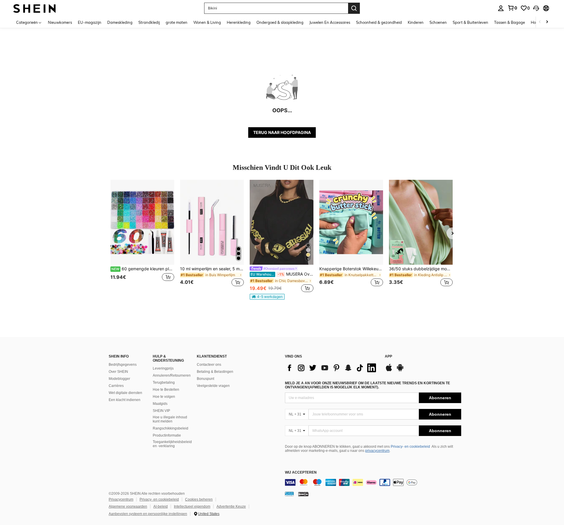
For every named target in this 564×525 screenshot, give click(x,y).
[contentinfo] (373, 482)
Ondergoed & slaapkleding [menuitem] (279, 22)
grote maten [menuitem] (176, 22)
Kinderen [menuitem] (416, 22)
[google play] (400, 370)
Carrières (116, 386)
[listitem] (142, 236)
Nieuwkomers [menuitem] (60, 22)
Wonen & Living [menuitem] (207, 22)
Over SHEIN (118, 372)
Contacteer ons (209, 365)
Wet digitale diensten (125, 393)
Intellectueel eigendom (192, 506)
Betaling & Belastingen (215, 372)
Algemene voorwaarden (128, 506)
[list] (332, 367)
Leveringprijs (163, 368)
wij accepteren (301, 472)
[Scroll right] (547, 22)
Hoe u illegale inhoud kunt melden (170, 419)
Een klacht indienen (124, 400)
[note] (267, 297)
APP (388, 356)
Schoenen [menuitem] (438, 22)
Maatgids (160, 404)
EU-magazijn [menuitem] (89, 22)
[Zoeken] (354, 8)
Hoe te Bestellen (166, 390)
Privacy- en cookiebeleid (410, 447)
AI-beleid (160, 506)
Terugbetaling (164, 382)
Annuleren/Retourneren (172, 375)
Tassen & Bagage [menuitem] (509, 22)
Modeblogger (119, 379)
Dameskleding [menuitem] (119, 22)
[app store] (389, 370)
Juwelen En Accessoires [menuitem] (329, 22)
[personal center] (500, 8)
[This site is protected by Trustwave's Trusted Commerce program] (289, 494)
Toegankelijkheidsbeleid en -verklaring (172, 444)
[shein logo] (34, 8)
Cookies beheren (199, 499)
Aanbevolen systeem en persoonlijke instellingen (148, 514)
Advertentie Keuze (231, 506)
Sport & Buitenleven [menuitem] (470, 22)
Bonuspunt (205, 379)
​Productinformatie (167, 435)
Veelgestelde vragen (213, 386)
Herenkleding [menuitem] (239, 22)
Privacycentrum (121, 499)
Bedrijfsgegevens (123, 365)
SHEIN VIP (161, 411)
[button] (536, 8)
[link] (512, 7)
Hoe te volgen (164, 397)
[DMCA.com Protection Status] (303, 494)
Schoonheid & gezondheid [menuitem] (379, 22)
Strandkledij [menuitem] (149, 22)
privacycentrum (377, 451)
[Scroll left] (540, 22)
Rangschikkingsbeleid (170, 428)
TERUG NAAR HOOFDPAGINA (282, 132)
